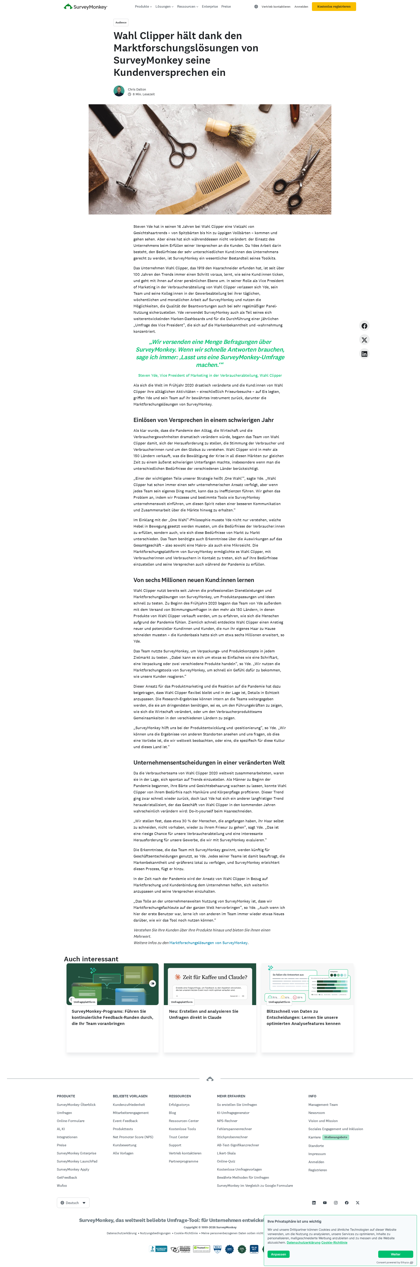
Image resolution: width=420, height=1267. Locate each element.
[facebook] (364, 325)
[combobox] (73, 1202)
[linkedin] (364, 353)
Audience (121, 22)
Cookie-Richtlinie (334, 1242)
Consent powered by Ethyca (392, 1262)
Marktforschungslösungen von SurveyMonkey (208, 942)
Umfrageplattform (84, 1002)
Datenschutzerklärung (303, 1242)
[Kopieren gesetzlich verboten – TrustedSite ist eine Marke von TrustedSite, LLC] (201, 1251)
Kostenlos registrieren (334, 6)
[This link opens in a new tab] (313, 1202)
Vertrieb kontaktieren (276, 7)
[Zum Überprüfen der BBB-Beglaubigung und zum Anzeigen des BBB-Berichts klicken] (158, 1251)
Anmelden (301, 7)
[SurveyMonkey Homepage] (86, 7)
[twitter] (364, 339)
